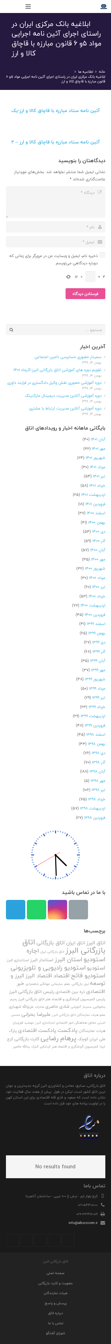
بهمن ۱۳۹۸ (96, 743)
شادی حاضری (57, 1006)
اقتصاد (61, 975)
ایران (86, 983)
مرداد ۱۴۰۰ (97, 577)
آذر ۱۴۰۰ (98, 540)
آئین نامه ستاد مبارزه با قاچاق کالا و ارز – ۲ (55, 142)
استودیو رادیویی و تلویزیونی (48, 967)
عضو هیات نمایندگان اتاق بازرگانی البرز (78, 1015)
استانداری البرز (18, 960)
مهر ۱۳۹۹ (98, 670)
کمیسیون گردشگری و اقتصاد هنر (75, 1046)
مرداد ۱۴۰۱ (97, 467)
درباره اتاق (55, 1313)
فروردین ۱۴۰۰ (95, 614)
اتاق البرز (95, 942)
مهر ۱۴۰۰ (98, 559)
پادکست (67, 1030)
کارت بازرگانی (26, 1039)
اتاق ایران (75, 943)
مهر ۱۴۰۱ (98, 448)
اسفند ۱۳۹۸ (95, 734)
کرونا (102, 1046)
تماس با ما (55, 1323)
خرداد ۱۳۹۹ (97, 706)
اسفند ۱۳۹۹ (96, 623)
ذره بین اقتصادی (70, 991)
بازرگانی (77, 984)
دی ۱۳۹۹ (98, 642)
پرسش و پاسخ (56, 1303)
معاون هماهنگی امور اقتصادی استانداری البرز (65, 1022)
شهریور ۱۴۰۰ (95, 568)
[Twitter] (54, 1240)
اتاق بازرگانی (50, 942)
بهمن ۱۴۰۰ (96, 522)
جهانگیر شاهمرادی (38, 984)
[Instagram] (57, 909)
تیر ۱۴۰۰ (98, 586)
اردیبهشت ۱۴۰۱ (93, 494)
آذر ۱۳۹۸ (98, 762)
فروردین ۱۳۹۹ (95, 725)
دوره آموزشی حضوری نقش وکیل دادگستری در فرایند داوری (54, 382)
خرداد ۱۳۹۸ (96, 799)
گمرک (34, 1046)
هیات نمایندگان (92, 1030)
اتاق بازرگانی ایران (52, 951)
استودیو (96, 968)
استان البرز (68, 959)
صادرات (39, 1007)
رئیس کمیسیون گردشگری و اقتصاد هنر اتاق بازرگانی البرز (61, 999)
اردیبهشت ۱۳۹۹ (93, 716)
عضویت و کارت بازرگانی (55, 1283)
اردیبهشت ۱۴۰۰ (93, 605)
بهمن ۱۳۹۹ (96, 633)
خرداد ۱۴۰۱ (97, 485)
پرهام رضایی (58, 1038)
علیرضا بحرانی (36, 1014)
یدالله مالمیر (21, 1046)
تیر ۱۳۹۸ (98, 789)
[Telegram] (15, 909)
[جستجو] (17, 6)
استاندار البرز (41, 960)
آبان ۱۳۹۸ (97, 771)
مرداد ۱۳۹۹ (97, 688)
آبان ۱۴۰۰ (97, 549)
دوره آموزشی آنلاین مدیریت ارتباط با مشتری (65, 408)
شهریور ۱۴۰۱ (95, 457)
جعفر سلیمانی (60, 984)
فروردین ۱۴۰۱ (95, 503)
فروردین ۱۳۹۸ (94, 817)
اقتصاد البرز (39, 975)
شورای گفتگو (55, 1333)
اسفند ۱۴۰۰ (96, 513)
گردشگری (45, 1046)
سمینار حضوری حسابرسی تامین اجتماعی (68, 356)
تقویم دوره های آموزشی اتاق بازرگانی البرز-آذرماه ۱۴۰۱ (57, 369)
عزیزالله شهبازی (21, 1006)
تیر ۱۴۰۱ (99, 476)
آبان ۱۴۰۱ (98, 439)
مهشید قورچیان (23, 1022)
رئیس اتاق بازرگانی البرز (31, 991)
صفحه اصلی (55, 1273)
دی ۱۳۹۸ (98, 752)
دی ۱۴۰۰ (98, 531)
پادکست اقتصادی (37, 1030)
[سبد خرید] (6, 6)
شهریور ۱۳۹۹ (95, 679)
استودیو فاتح (88, 975)
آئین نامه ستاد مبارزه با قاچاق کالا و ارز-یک (55, 111)
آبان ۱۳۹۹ (97, 660)
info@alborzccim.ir (83, 1223)
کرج (10, 1039)
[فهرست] (28, 6)
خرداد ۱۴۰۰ (97, 596)
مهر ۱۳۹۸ (98, 780)
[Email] (78, 909)
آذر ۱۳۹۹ (98, 651)
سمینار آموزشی (81, 1007)
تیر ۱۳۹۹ (98, 697)
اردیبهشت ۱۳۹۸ (92, 808)
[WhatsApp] (36, 909)
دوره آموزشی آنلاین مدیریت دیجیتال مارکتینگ (63, 395)
